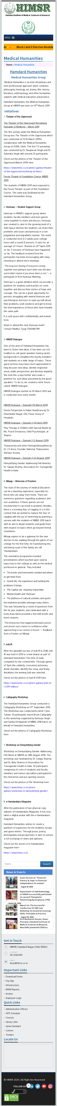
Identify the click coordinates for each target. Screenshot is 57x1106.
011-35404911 (16, 955)
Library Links (12, 1022)
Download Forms (14, 976)
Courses (10, 1017)
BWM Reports (12, 989)
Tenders (10, 1034)
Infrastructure (12, 985)
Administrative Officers (17, 1009)
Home (9, 64)
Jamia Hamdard (13, 1026)
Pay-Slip (10, 981)
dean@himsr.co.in (19, 963)
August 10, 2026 (27, 899)
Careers (9, 1030)
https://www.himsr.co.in (16, 852)
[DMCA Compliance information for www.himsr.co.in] (15, 1091)
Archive (9, 993)
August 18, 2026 (27, 887)
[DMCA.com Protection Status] (11, 1097)
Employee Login (13, 998)
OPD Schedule (13, 1013)
